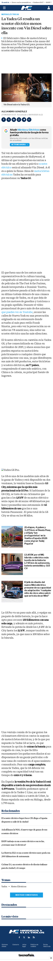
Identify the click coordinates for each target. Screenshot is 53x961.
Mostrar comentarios (26, 895)
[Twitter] (9, 119)
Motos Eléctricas (10, 14)
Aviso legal (24, 945)
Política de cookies (34, 945)
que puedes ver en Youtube (17, 312)
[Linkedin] (14, 119)
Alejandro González (14, 111)
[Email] (29, 119)
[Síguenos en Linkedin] (29, 937)
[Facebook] (3, 119)
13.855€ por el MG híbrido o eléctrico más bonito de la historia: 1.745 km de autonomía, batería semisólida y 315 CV (37, 561)
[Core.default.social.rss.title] (33, 937)
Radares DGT (38, 2)
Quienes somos (5, 945)
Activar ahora (18, 144)
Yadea (4, 886)
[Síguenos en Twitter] (24, 937)
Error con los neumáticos (21, 2)
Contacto (15, 945)
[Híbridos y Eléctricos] (26, 931)
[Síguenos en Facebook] (19, 937)
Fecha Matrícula (46, 945)
